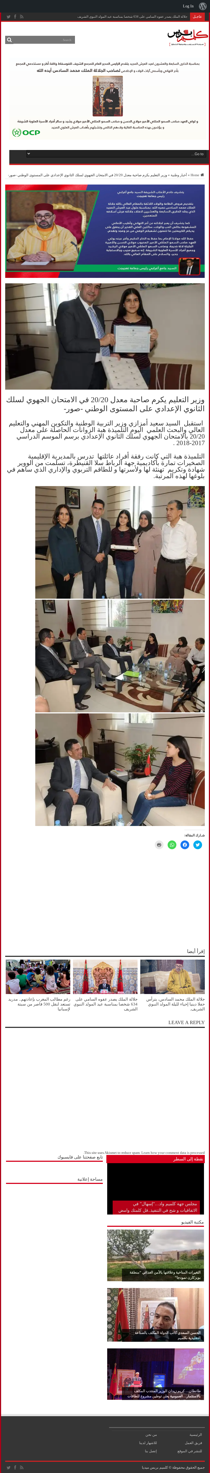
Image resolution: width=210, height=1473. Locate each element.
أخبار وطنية (179, 175)
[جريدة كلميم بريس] (187, 43)
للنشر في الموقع (189, 1451)
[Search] (9, 40)
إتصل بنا (151, 1451)
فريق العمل (193, 1443)
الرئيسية (195, 1435)
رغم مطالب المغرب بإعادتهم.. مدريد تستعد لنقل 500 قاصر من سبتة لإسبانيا (39, 1004)
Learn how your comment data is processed (173, 1153)
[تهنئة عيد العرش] (105, 277)
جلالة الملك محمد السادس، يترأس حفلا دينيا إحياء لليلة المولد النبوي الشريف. (175, 1004)
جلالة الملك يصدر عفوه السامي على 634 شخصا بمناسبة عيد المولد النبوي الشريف (132, 17)
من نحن (151, 1435)
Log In (188, 6)
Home (195, 175)
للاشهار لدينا (148, 1443)
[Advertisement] (54, 1221)
